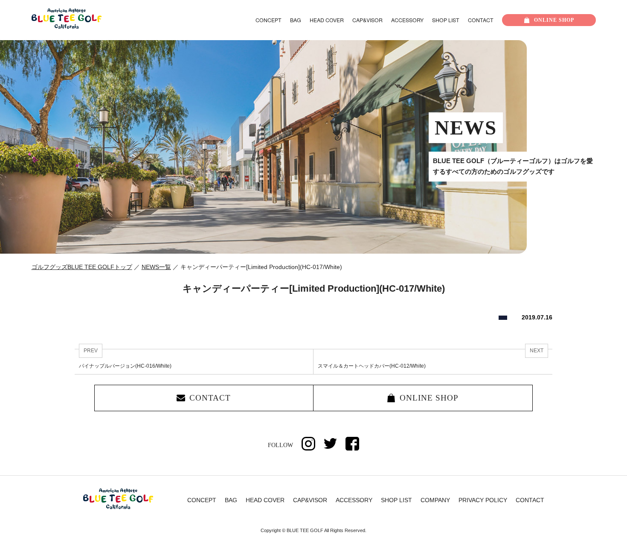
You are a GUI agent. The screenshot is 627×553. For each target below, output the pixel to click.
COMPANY (435, 500)
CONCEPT (268, 20)
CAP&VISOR (367, 20)
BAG (295, 20)
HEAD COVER (327, 20)
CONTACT (480, 20)
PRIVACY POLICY (483, 500)
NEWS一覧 (156, 267)
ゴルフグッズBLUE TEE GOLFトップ (82, 267)
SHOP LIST (445, 20)
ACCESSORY (407, 20)
